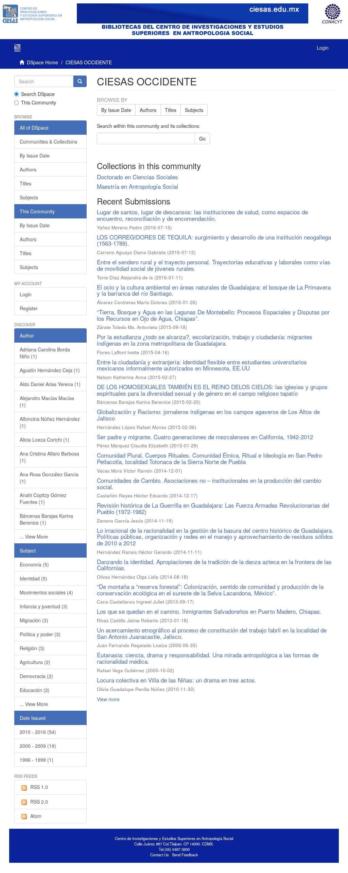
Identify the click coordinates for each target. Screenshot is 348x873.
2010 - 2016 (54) (38, 731)
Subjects (194, 109)
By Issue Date (116, 109)
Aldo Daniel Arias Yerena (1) (50, 384)
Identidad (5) (33, 578)
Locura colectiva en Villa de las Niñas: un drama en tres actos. (176, 680)
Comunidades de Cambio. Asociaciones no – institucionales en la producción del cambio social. (209, 483)
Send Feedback (185, 854)
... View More (34, 536)
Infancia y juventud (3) (44, 606)
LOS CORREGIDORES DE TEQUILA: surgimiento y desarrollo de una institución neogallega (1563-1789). (214, 240)
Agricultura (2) (35, 662)
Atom (35, 815)
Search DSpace (38, 93)
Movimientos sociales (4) (46, 592)
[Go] (80, 81)
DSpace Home (42, 62)
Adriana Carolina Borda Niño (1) (45, 353)
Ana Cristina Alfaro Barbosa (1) (49, 457)
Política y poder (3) (40, 634)
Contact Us (159, 854)
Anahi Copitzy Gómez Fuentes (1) (43, 498)
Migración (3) (34, 620)
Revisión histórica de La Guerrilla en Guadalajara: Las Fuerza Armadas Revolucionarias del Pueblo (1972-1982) (213, 508)
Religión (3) (32, 648)
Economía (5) (34, 564)
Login (26, 294)
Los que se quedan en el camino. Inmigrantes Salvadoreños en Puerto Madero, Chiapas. (209, 611)
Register (29, 308)
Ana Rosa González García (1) (49, 477)
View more (108, 699)
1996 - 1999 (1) (36, 759)
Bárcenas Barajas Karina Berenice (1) (46, 519)
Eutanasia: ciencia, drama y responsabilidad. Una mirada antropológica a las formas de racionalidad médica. (207, 657)
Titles (170, 109)
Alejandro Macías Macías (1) (47, 401)
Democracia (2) (36, 676)
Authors (148, 109)
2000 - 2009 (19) (38, 745)
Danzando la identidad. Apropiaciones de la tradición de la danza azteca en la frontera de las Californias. (214, 564)
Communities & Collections (48, 141)
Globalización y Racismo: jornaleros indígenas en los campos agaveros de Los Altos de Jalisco (208, 414)
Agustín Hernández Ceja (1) (50, 370)
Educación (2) (35, 690)
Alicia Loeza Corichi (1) (44, 439)
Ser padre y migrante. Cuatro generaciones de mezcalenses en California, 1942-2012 (205, 436)
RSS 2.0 (39, 801)
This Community (38, 102)
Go (202, 138)
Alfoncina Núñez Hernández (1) (50, 422)
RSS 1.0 (39, 787)
